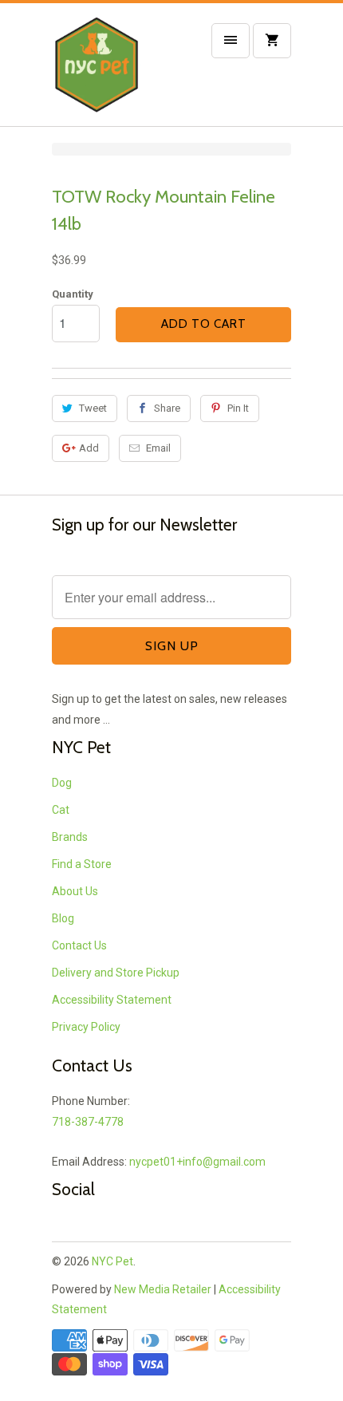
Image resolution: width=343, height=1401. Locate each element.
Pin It (238, 408)
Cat (60, 809)
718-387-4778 (88, 1121)
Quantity (72, 294)
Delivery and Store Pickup (115, 972)
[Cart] (272, 40)
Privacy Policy (86, 1026)
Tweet (93, 408)
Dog (62, 782)
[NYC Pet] (115, 70)
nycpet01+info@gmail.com (197, 1161)
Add (89, 448)
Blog (63, 918)
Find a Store (82, 864)
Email (158, 448)
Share (167, 408)
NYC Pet (112, 1261)
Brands (70, 837)
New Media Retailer (162, 1289)
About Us (75, 891)
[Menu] (230, 40)
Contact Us (79, 945)
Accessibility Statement (112, 999)
